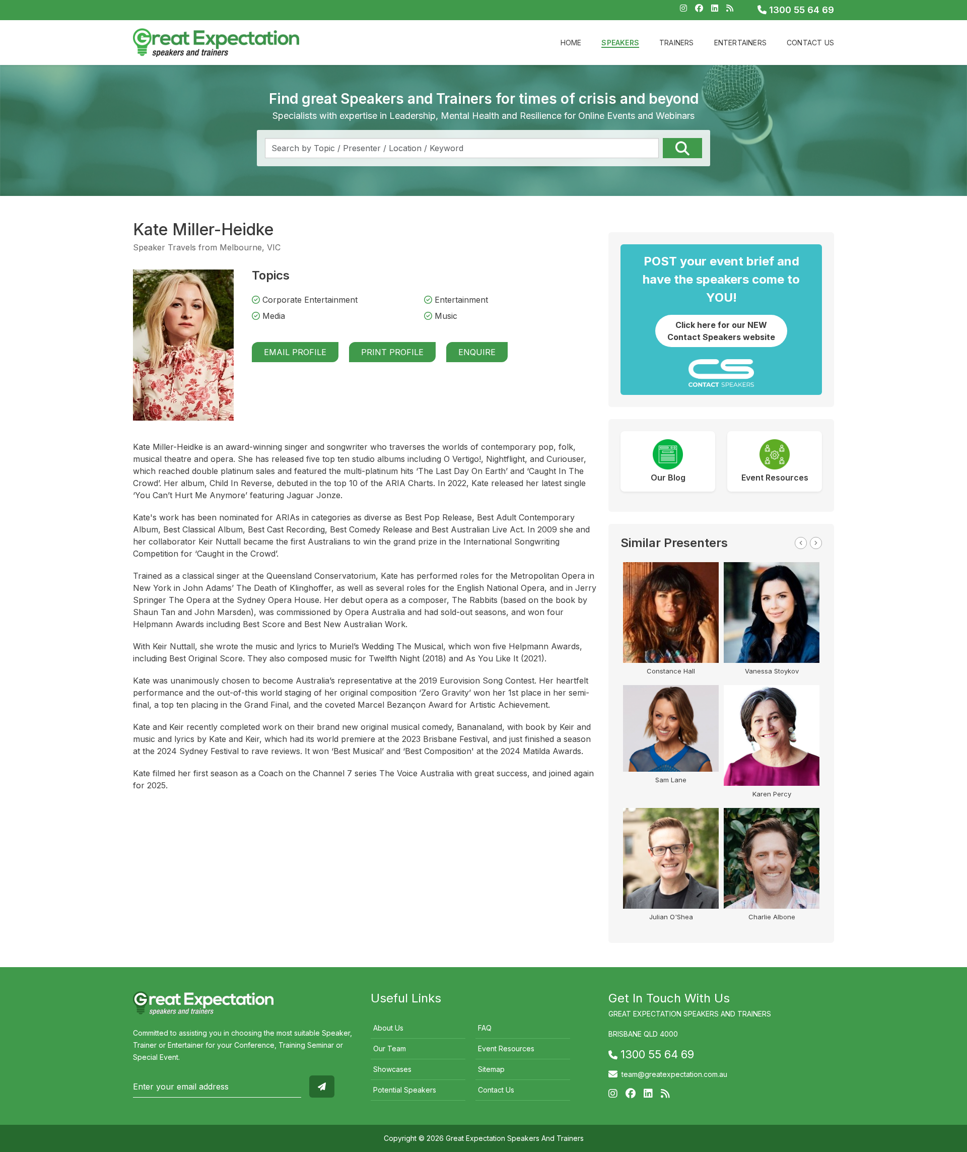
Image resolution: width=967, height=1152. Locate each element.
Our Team (389, 1048)
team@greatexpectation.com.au (674, 1074)
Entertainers (740, 42)
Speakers (620, 42)
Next (816, 543)
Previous (801, 543)
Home (571, 42)
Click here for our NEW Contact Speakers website (721, 331)
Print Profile (392, 352)
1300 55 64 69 (800, 10)
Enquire (477, 352)
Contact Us (810, 42)
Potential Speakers (404, 1090)
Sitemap (491, 1069)
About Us (388, 1028)
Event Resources (506, 1048)
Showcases (392, 1069)
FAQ (485, 1028)
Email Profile (295, 352)
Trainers (676, 42)
